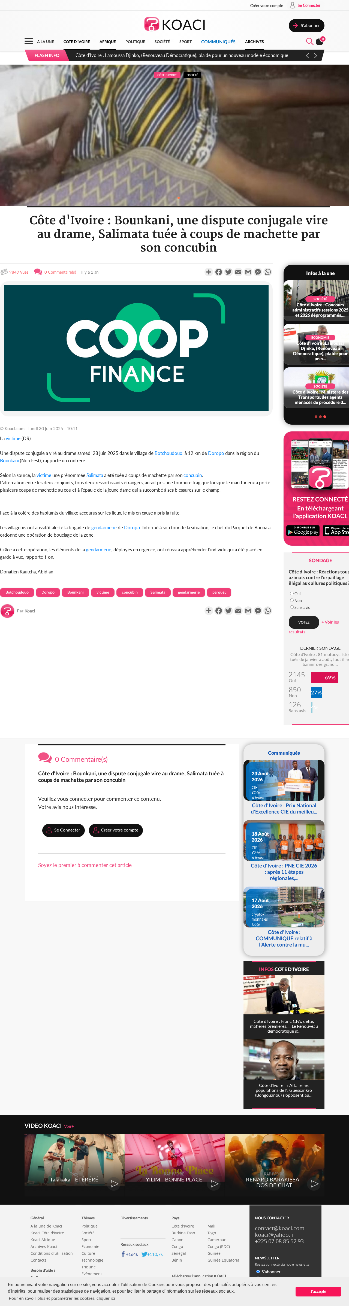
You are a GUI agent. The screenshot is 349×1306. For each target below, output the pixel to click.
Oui (297, 593)
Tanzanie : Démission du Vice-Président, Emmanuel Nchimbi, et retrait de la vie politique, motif (170, 55)
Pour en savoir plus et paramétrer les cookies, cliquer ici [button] (62, 1298)
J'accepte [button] (318, 1291)
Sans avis (302, 607)
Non (298, 600)
